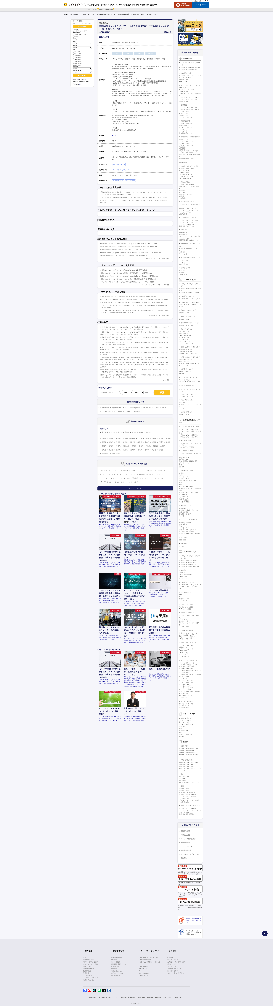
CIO (180, 597)
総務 (180, 484)
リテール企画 (183, 254)
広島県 (155, 446)
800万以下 (77, 51)
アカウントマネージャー (186, 621)
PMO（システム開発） (185, 609)
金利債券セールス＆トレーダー (188, 208)
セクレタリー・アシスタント (187, 486)
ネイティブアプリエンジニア (187, 680)
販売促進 (181, 736)
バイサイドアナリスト (185, 127)
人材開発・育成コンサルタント (188, 353)
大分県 (154, 450)
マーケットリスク (184, 172)
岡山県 (148, 446)
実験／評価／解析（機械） (187, 764)
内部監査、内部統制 (185, 522)
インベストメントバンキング (190, 85)
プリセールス (183, 619)
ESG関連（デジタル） (188, 582)
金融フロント (185, 230)
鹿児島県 (105, 454)
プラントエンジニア (185, 798)
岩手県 (118, 438)
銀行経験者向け (116, 975)
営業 (180, 728)
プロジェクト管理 (187, 604)
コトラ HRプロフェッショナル (149, 957)
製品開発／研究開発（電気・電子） (189, 748)
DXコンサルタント (184, 341)
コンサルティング (118, 180)
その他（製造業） (184, 802)
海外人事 (181, 516)
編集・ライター (183, 730)
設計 (182, 774)
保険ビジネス (185, 182)
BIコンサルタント (184, 337)
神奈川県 (112, 432)
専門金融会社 (146, 408)
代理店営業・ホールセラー (187, 194)
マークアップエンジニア (186, 645)
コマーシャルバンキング (189, 217)
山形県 (139, 438)
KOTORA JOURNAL (146, 973)
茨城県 (154, 438)
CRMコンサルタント (185, 335)
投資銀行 (135, 478)
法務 (180, 526)
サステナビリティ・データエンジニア (190, 585)
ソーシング (134, 474)
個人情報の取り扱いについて (108, 997)
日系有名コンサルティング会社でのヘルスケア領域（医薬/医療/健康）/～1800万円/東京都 (128, 279)
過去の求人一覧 (88, 980)
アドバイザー (104, 478)
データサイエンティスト (186, 704)
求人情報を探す (75, 14)
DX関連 (183, 570)
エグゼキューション (122, 474)
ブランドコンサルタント (186, 396)
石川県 (132, 442)
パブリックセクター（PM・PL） (188, 562)
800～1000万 (77, 53)
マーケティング (183, 477)
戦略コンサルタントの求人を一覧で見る (157, 258)
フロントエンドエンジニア (187, 667)
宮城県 (125, 438)
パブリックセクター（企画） (190, 426)
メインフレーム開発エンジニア (188, 665)
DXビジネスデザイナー (185, 574)
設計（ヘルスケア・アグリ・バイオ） (190, 782)
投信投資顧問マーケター (186, 133)
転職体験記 (87, 971)
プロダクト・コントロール (187, 463)
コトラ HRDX (143, 966)
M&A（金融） (183, 88)
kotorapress (143, 971)
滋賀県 (111, 446)
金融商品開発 (183, 214)
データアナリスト (184, 707)
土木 (180, 160)
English (207, 1)
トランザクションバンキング (187, 224)
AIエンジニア (183, 578)
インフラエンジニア (185, 686)
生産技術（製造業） (185, 790)
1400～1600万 (78, 59)
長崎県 (139, 450)
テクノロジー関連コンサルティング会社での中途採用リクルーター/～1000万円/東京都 (127, 282)
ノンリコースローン (120, 482)
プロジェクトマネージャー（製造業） (190, 800)
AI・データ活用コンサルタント (188, 343)
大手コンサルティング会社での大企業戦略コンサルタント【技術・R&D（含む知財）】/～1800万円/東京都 (133, 197)
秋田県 (132, 438)
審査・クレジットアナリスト (187, 226)
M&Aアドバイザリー (185, 371)
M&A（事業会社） (184, 500)
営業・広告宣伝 (186, 718)
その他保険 (182, 198)
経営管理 (184, 537)
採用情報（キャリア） (174, 968)
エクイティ (148, 478)
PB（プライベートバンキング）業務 (189, 236)
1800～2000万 (78, 63)
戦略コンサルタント (88, 14)
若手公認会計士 (116, 971)
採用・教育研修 (183, 512)
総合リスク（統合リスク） (187, 168)
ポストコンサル (130, 180)
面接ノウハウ (87, 966)
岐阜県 (147, 442)
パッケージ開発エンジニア (187, 663)
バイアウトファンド (139, 470)
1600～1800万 (78, 61)
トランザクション (106, 482)
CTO (180, 595)
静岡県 (154, 442)
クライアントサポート (185, 496)
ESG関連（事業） (187, 440)
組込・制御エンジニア (185, 695)
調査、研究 (182, 402)
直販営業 (181, 196)
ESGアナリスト (183, 79)
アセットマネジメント (185, 143)
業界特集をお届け (117, 957)
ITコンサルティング (187, 329)
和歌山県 (126, 446)
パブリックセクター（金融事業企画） (190, 67)
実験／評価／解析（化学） (187, 766)
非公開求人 (84, 31)
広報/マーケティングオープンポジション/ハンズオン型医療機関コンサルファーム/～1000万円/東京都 (131, 302)
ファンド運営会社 (160, 408)
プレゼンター (183, 129)
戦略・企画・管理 (187, 470)
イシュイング (183, 262)
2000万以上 (77, 65)
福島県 (147, 438)
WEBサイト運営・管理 (185, 639)
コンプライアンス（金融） (187, 176)
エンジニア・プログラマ (189, 660)
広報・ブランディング (185, 734)
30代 (80, 34)
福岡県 (148, 432)
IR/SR (181, 475)
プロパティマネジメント (186, 145)
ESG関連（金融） (187, 73)
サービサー (182, 270)
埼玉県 (120, 432)
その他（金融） (186, 268)
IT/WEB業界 (115, 966)
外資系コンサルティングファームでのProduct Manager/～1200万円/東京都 (123, 270)
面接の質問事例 (88, 968)
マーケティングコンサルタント (188, 394)
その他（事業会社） (185, 502)
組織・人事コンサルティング (190, 347)
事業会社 (137, 411)
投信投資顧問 (185, 121)
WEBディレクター (184, 653)
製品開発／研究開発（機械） (187, 750)
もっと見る (166, 380)
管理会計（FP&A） (184, 459)
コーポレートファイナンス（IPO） (189, 97)
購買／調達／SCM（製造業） (187, 792)
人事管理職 (182, 508)
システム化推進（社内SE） (187, 635)
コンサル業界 (115, 962)
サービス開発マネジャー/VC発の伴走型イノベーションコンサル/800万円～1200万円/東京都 (128, 246)
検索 (162, 392)
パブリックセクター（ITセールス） (189, 566)
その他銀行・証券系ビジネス (190, 244)
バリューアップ (125, 470)
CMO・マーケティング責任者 (187, 481)
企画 (180, 482)
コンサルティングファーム (121, 170)
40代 (85, 34)
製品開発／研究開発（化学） (187, 752)
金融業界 (114, 960)
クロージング (133, 482)
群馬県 (168, 438)
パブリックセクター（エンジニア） (189, 564)
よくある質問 (87, 975)
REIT (112, 478)
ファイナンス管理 (187, 451)
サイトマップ (167, 997)
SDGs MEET (143, 975)
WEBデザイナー (183, 651)
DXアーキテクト (184, 576)
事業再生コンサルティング (190, 323)
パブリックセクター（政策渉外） (188, 435)
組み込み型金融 (183, 264)
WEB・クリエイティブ (188, 642)
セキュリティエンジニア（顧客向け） (190, 692)
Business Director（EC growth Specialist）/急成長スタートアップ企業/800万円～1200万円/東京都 (130, 252)
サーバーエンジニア (185, 690)
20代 (75, 34)
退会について (179, 997)
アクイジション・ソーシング (187, 141)
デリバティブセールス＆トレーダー (189, 210)
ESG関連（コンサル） (188, 296)
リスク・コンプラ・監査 (189, 519)
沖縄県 (112, 454)
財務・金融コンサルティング (190, 357)
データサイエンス (187, 701)
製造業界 (114, 968)
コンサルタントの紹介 (90, 964)
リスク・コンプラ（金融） (190, 166)
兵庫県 (168, 442)
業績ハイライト (172, 964)
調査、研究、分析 (187, 400)
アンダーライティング (157, 474)
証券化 (150, 470)
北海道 (104, 438)
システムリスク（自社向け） (187, 532)
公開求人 (76, 31)
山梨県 (104, 442)
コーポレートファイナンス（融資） (189, 220)
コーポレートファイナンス (109, 470)
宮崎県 (161, 450)
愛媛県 (118, 450)
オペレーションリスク (185, 174)
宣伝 (180, 732)
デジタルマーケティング (186, 649)
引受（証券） (183, 252)
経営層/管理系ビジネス (119, 964)
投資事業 (184, 105)
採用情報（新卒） (173, 971)
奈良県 (118, 446)
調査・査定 (182, 192)
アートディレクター (185, 723)
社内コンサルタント (185, 599)
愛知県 (134, 432)
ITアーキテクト (183, 339)
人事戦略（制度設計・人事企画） (188, 510)
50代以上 (76, 36)
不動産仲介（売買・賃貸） (187, 158)
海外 (119, 454)
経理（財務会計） (184, 457)
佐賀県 (132, 450)
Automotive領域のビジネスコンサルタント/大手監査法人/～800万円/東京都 (123, 255)
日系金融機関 (104, 408)
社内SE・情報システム (188, 630)
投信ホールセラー (184, 125)
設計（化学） (183, 780)
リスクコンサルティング (189, 377)
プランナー (182, 726)
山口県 (162, 446)
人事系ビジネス (186, 505)
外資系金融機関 (117, 408)
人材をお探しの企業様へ (197, 1)
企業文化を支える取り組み (176, 962)
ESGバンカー (183, 81)
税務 (180, 465)
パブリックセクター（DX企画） (188, 560)
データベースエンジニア (186, 682)
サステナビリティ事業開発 (187, 447)
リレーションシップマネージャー (188, 222)
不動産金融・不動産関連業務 (190, 137)
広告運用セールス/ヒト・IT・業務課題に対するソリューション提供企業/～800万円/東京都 (128, 296)
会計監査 (181, 467)
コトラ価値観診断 (145, 960)
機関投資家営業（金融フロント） (188, 240)
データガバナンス (184, 706)
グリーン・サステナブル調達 (187, 796)
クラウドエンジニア (185, 678)
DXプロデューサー (184, 573)
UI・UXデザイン (184, 656)
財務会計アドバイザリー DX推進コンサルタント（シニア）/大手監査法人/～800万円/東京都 (129, 244)
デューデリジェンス (123, 478)
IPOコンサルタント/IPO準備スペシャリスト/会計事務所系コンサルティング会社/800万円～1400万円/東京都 (134, 299)
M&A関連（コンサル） (188, 369)
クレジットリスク (184, 170)
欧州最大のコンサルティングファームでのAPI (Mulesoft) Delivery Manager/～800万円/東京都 (129, 276)
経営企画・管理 (186, 592)
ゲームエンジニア (184, 693)
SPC (141, 478)
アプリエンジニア (184, 697)
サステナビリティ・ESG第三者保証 (189, 302)
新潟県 (111, 442)
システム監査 (183, 524)
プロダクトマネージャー (186, 498)
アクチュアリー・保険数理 (187, 184)
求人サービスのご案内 (90, 962)
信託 (180, 246)
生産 (182, 786)
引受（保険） (183, 190)
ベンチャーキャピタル (185, 117)
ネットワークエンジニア (186, 688)
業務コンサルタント (185, 319)
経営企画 (181, 473)
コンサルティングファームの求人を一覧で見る (155, 285)
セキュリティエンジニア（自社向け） (190, 533)
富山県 (125, 442)
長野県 (118, 442)
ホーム (85, 957)
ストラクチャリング (106, 474)
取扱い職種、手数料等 (145, 997)
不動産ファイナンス (185, 139)
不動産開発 (182, 149)
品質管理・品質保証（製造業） (188, 794)
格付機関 (181, 272)
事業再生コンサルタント (186, 325)
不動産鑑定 (182, 147)
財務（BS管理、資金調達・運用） (189, 461)
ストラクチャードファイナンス (188, 99)
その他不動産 (183, 162)
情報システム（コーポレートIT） (188, 633)
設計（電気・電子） (185, 776)
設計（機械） (183, 778)
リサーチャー (183, 408)
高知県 (125, 450)
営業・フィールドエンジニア (190, 806)
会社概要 (170, 957)
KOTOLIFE (143, 968)
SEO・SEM (182, 655)
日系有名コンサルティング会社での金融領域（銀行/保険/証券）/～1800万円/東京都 (126, 273)
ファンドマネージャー (185, 123)
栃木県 (161, 438)
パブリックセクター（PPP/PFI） (188, 69)
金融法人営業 (183, 232)
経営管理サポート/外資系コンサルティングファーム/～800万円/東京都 (122, 249)
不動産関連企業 (105, 411)
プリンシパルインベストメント (188, 107)
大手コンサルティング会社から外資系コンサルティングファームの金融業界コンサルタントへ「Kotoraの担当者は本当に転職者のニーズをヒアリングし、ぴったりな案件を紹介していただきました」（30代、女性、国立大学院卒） (134, 365)
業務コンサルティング (188, 316)
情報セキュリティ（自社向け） (188, 530)
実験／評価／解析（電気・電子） (188, 762)
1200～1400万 (78, 57)
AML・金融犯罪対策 (185, 178)
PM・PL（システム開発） (186, 607)
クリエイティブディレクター (187, 725)
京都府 (104, 446)
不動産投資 (144, 474)
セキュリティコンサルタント (187, 385)
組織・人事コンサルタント (187, 349)
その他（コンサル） (187, 412)
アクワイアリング (184, 260)
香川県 (111, 450)
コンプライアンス (184, 528)
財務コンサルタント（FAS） (187, 359)
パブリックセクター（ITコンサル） (189, 292)
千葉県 (127, 432)
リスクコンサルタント (185, 380)
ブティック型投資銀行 (132, 408)
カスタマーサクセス (185, 627)
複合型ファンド (183, 113)
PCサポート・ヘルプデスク (187, 637)
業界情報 (86, 973)
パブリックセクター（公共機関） (188, 437)
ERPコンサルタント (185, 333)
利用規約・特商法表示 (128, 997)
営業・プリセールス (187, 612)
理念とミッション (173, 960)
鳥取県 (134, 446)
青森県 (111, 438)
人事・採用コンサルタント (187, 351)
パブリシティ (171, 966)
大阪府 (141, 432)
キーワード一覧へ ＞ (135, 488)
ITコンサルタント (184, 331)
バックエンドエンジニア (186, 668)
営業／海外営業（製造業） (187, 814)
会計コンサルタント (185, 361)
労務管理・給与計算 (185, 514)
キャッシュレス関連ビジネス (190, 257)
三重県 (161, 442)
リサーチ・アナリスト (185, 212)
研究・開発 (184, 746)
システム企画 (183, 601)
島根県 (141, 446)
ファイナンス (159, 478)
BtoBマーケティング (185, 479)
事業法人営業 (183, 234)
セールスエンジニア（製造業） (188, 808)
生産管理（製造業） (185, 788)
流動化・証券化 (183, 101)
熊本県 (147, 450)
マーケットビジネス (187, 202)
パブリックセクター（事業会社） (188, 429)
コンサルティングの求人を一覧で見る (158, 315)
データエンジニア (184, 684)
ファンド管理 (183, 131)
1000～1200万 (78, 55)
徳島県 (104, 450)
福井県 (139, 442)
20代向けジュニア (117, 973)
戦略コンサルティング (188, 310)
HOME (66, 14)
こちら (81, 84)
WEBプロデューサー (185, 647)
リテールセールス (184, 238)
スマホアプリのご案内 (90, 977)
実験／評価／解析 (187, 760)
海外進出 (184, 544)
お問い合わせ (91, 997)
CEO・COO (182, 540)
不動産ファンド (183, 115)
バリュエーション (160, 470)
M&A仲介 (181, 373)
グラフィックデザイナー (186, 721)
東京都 (114, 135)
